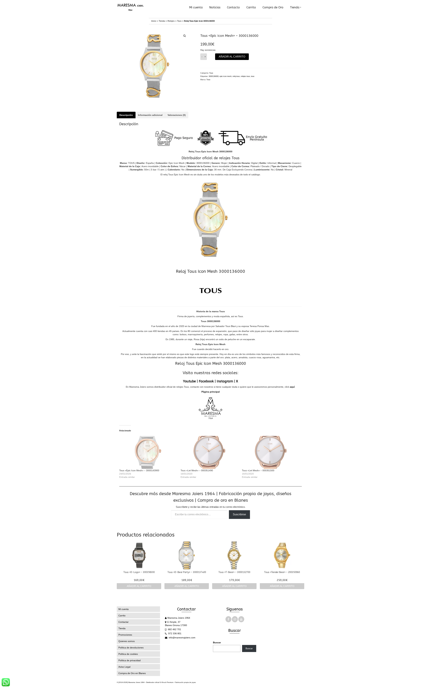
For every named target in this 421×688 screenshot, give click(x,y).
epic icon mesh (226, 76)
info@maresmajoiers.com (181, 637)
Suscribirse (239, 514)
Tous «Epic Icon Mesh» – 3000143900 (139, 470)
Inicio (153, 21)
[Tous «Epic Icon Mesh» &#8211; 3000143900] (148, 452)
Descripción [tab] (126, 115)
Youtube (189, 381)
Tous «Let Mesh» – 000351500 (258, 470)
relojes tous (245, 76)
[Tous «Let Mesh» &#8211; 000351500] (271, 452)
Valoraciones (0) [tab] (177, 115)
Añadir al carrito (232, 56)
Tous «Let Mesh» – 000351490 (197, 470)
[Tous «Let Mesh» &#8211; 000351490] (210, 452)
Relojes (171, 21)
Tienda (162, 21)
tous (252, 76)
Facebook (206, 381)
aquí (292, 386)
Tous (179, 21)
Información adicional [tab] (150, 115)
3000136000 (214, 76)
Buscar (217, 642)
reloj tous (236, 76)
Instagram (225, 381)
